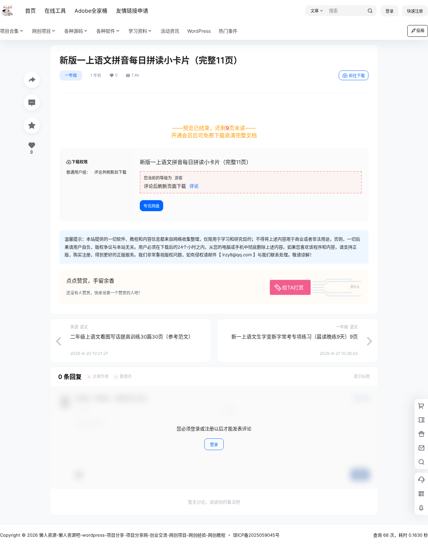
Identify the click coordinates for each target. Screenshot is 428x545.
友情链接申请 (132, 10)
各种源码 (73, 31)
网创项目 (41, 31)
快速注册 (415, 11)
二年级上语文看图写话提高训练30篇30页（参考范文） (131, 336)
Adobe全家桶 (91, 10)
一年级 (71, 75)
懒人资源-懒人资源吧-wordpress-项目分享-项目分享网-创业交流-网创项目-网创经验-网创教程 (131, 535)
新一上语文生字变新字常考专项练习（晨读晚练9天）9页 (294, 336)
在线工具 (55, 10)
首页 (30, 10)
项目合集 (9, 31)
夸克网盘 (151, 206)
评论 (194, 186)
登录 (390, 11)
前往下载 (357, 75)
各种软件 (105, 31)
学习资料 (137, 31)
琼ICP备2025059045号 (256, 535)
